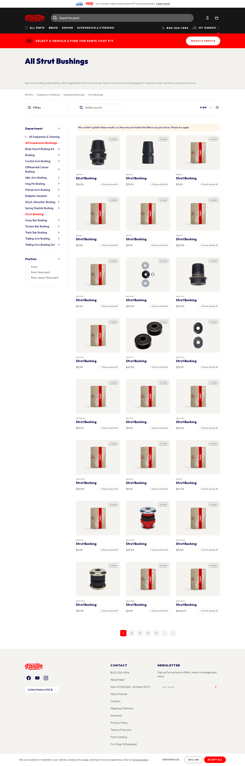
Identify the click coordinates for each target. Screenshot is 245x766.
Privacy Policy (119, 722)
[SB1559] (148, 457)
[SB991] (198, 152)
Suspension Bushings (73, 95)
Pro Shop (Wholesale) (123, 744)
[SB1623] (148, 396)
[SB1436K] (148, 579)
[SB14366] (198, 579)
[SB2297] (98, 274)
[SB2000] (198, 335)
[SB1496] (98, 518)
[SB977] (148, 213)
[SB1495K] (148, 518)
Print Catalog (118, 737)
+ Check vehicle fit (109, 184)
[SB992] (148, 152)
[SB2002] (98, 335)
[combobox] (122, 18)
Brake (53, 28)
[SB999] (98, 152)
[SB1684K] (98, 396)
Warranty (116, 715)
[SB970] (198, 213)
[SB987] (98, 213)
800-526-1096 (119, 672)
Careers (115, 701)
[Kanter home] (29, 41)
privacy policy (140, 759)
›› (173, 633)
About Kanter (119, 694)
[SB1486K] (198, 518)
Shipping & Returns (121, 708)
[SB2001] (148, 335)
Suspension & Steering (95, 28)
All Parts (29, 95)
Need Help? (117, 679)
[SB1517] (198, 457)
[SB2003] (198, 274)
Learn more (163, 3)
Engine (67, 28)
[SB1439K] (98, 579)
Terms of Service (120, 730)
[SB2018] (148, 274)
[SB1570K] (98, 457)
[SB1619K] (198, 396)
